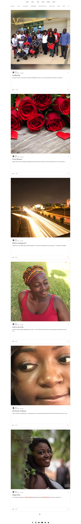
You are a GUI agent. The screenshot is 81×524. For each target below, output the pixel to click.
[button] (68, 6)
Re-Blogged (33, 6)
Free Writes (25, 6)
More (64, 6)
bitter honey (51, 6)
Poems (58, 6)
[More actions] (68, 72)
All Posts (13, 6)
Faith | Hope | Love (43, 6)
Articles (18, 6)
